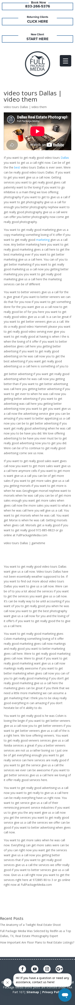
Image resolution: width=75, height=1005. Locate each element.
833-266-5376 (37, 6)
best (17, 167)
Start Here (37, 39)
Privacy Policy (52, 992)
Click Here (37, 21)
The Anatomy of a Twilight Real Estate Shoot (30, 925)
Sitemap (32, 992)
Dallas (65, 158)
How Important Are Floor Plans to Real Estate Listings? (37, 942)
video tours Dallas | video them (33, 96)
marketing (43, 240)
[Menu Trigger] (65, 60)
